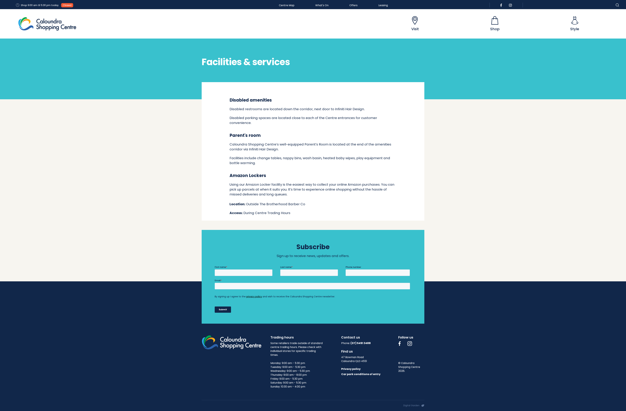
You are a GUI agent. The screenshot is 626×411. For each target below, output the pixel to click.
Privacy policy (351, 369)
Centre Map (286, 5)
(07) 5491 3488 (360, 343)
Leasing (383, 5)
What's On (321, 5)
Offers (353, 5)
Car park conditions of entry (360, 374)
